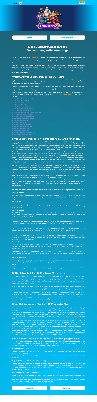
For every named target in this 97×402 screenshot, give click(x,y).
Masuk (75, 2)
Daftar (82, 2)
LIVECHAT (30, 388)
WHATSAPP (67, 388)
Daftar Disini (67, 37)
